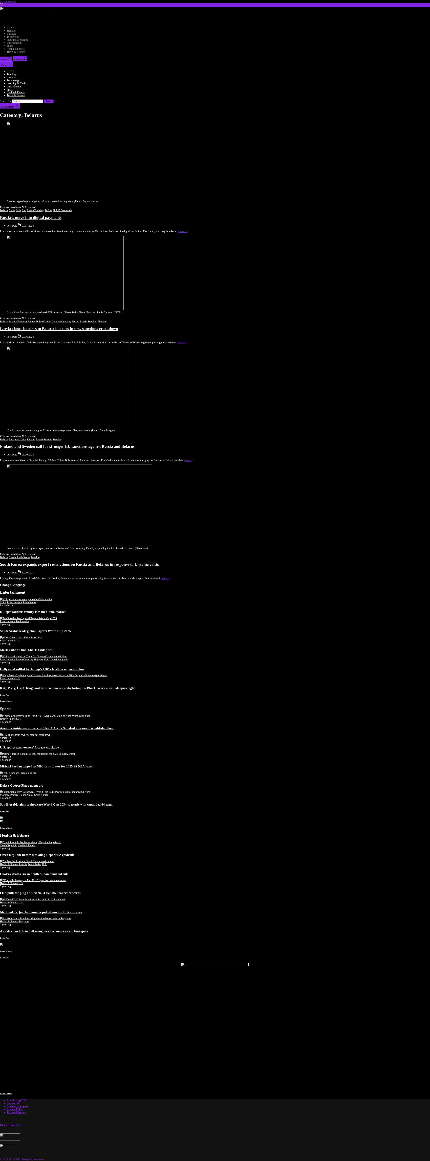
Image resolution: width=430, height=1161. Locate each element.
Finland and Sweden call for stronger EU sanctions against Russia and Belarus (67, 446)
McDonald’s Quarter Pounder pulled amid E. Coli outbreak (41, 912)
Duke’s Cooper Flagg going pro (22, 785)
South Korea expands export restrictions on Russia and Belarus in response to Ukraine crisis (79, 564)
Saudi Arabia (22, 621)
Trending (11, 30)
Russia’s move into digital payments (30, 217)
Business (11, 33)
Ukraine (102, 321)
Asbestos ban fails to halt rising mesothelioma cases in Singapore (44, 931)
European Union (26, 321)
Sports (10, 45)
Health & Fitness (16, 48)
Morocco (5, 794)
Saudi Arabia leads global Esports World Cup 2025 (35, 631)
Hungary (38, 659)
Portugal (14, 794)
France (19, 659)
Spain (37, 794)
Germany (28, 659)
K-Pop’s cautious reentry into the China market (33, 612)
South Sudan (34, 864)
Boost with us (6, 701)
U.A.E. (57, 210)
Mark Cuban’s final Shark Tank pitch (26, 650)
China (12, 210)
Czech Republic (8, 845)
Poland (75, 321)
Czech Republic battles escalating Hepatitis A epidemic (37, 855)
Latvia (47, 321)
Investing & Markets (17, 39)
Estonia (13, 321)
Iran (24, 210)
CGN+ (10, 27)
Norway (66, 321)
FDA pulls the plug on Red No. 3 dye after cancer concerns (40, 893)
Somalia (22, 864)
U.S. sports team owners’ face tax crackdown (30, 747)
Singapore (23, 921)
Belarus (4, 210)
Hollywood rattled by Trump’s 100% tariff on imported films (42, 669)
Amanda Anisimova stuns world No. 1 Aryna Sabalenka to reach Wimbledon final (57, 728)
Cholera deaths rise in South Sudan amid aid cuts (34, 874)
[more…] (183, 231)
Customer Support (17, 1106)
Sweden (48, 439)
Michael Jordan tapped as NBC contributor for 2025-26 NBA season (47, 766)
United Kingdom (59, 659)
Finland (40, 321)
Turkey (48, 210)
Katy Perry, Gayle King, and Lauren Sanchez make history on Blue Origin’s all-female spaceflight (67, 688)
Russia (30, 210)
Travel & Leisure (16, 51)
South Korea (23, 557)
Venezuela (66, 210)
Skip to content (8, 1)
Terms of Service (16, 1112)
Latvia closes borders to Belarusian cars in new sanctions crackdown (59, 328)
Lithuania (57, 321)
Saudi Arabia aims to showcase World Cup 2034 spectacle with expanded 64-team (56, 804)
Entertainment (14, 42)
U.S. (17, 640)
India (18, 210)
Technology (13, 36)
